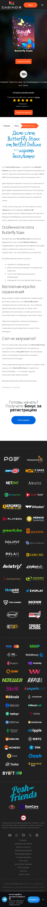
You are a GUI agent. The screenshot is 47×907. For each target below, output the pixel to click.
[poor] (18, 100)
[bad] (14, 100)
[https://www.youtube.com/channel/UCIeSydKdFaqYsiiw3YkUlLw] (10, 835)
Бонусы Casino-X (23, 847)
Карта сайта (24, 874)
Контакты (23, 860)
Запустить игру (23, 61)
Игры (17, 126)
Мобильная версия (23, 850)
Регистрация (23, 420)
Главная (6, 126)
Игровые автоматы (23, 843)
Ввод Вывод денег (23, 854)
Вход (30, 5)
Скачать (23, 871)
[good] (27, 100)
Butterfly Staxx (29, 126)
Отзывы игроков (23, 857)
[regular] (22, 100)
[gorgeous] (31, 100)
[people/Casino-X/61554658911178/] (23, 835)
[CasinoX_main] (30, 835)
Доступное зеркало (23, 864)
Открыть (34, 899)
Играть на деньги (23, 112)
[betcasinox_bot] (37, 835)
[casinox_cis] (16, 835)
